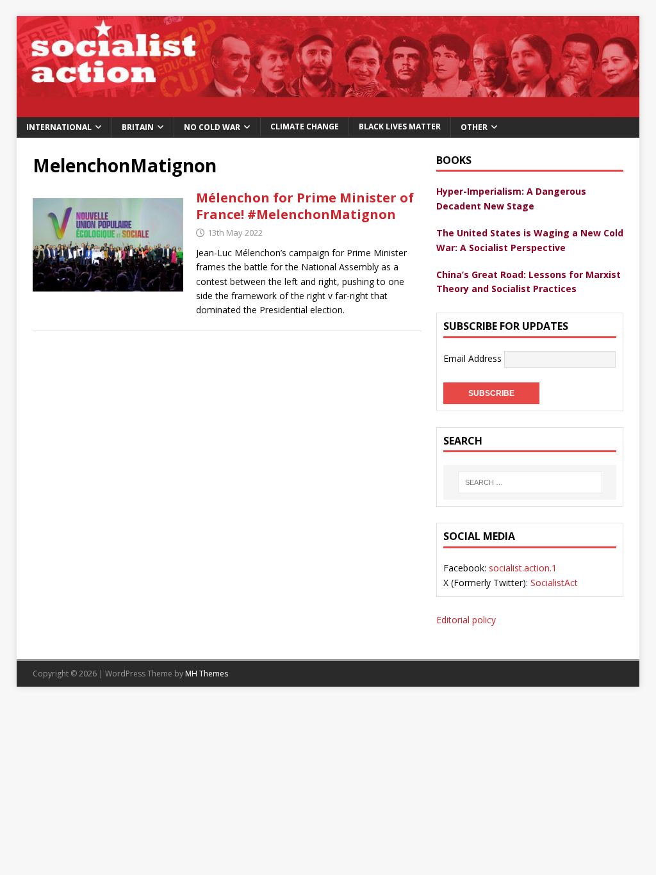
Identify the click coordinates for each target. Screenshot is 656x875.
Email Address (473, 358)
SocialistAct (554, 583)
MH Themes (206, 673)
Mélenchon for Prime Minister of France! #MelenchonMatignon (305, 206)
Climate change (304, 126)
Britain (138, 127)
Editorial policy (466, 620)
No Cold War (212, 127)
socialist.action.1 (523, 568)
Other (474, 127)
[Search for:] (530, 482)
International (59, 127)
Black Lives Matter (400, 126)
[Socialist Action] (328, 109)
